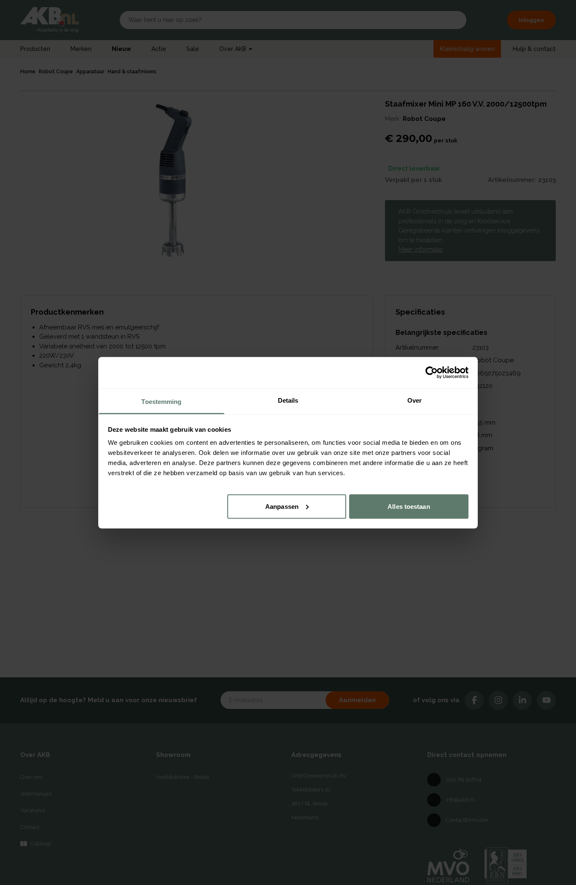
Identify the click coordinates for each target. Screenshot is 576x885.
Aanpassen (282, 506)
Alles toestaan (409, 506)
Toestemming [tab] (161, 401)
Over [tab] (414, 400)
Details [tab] (288, 400)
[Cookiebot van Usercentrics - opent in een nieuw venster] (431, 372)
